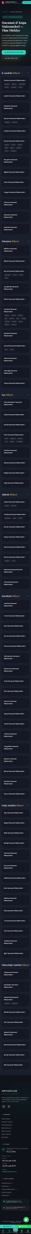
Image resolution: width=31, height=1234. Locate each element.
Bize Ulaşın (5, 1137)
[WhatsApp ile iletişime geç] (26, 1219)
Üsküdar (14, 315)
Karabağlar (19, 441)
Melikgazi (7, 122)
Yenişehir (7, 561)
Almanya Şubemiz (7, 1125)
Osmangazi (7, 275)
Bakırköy (12, 318)
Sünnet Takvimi (6, 1134)
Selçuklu (7, 144)
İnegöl (6, 278)
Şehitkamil (14, 1003)
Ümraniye (7, 321)
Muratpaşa (7, 518)
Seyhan (7, 505)
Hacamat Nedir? (7, 1192)
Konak (6, 438)
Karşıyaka (13, 438)
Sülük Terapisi (6, 1119)
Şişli (6, 318)
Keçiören (14, 84)
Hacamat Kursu (8, 1183)
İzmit (6, 349)
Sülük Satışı (6, 1186)
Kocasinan (14, 122)
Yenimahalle (22, 84)
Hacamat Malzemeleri (10, 1189)
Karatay (20, 144)
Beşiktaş (20, 315)
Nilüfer (21, 275)
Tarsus (13, 561)
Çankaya (7, 84)
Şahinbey (7, 1003)
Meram (13, 144)
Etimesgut (13, 87)
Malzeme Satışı (6, 1131)
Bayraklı (12, 441)
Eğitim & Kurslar (6, 1128)
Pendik (20, 321)
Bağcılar (7, 324)
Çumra (6, 151)
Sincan (20, 87)
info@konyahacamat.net (9, 1171)
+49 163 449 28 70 (9, 1165)
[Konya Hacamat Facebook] (9, 1106)
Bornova (20, 438)
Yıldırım (15, 275)
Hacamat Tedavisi (7, 1122)
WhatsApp (24, 1226)
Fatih (18, 318)
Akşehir (12, 148)
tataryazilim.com (16, 1222)
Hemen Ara (9, 1226)
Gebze (11, 349)
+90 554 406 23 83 (11, 58)
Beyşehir (19, 148)
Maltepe (14, 321)
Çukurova (13, 505)
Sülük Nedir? (5, 1195)
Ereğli (6, 148)
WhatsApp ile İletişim (15, 52)
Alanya (20, 518)
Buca (6, 441)
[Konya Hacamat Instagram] (4, 1106)
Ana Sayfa (4, 12)
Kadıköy (7, 315)
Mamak (6, 87)
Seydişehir (13, 151)
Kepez (14, 518)
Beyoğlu (24, 318)
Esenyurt (14, 324)
